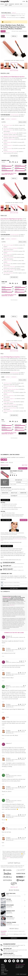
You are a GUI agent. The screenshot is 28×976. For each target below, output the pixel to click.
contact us (12, 605)
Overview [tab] (8, 119)
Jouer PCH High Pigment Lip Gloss (10, 357)
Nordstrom (7, 173)
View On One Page (14, 70)
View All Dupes (22, 122)
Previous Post (4, 465)
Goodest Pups (19, 967)
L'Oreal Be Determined (9, 139)
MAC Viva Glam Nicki (9, 257)
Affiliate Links (15, 31)
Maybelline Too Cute (8, 251)
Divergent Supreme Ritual (10, 408)
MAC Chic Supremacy (9, 395)
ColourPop (3, 17)
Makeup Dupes (6, 5)
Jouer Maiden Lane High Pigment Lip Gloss (13, 76)
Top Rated (18, 482)
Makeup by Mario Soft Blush (10, 248)
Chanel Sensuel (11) (8, 145)
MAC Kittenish (7, 263)
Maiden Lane (5, 160)
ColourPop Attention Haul (10, 404)
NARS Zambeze (7, 142)
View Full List (14, 887)
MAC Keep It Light (8, 125)
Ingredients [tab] (13, 119)
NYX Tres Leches (7, 383)
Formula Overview (15, 114)
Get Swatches (14, 588)
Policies (3, 967)
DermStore (4, 174)
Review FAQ (24, 520)
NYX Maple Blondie (8, 273)
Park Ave (4, 281)
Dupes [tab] (2, 119)
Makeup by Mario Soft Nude (10, 136)
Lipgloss (11, 462)
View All (14, 12)
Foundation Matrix (11, 5)
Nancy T (8, 685)
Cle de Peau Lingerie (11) (9, 398)
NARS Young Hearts (8, 411)
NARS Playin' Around (9, 401)
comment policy (7, 597)
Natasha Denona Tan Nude (10, 133)
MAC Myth (6, 128)
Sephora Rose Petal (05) (9, 266)
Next (26, 36)
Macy (7, 661)
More (21, 4)
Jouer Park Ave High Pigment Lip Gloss (11, 219)
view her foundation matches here (14, 539)
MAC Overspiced (8, 148)
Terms (2, 972)
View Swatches (14, 155)
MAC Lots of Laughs (8, 245)
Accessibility (4, 974)
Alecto (7, 774)
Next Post (24, 465)
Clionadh (3, 15)
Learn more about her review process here (11, 542)
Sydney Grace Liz (8, 260)
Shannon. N (9, 636)
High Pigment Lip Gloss (16, 471)
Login (23, 1)
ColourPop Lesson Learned (10, 151)
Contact (3, 966)
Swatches (17, 4)
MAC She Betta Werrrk (9, 269)
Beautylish (13, 173)
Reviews (3, 31)
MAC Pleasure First (8, 392)
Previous (24, 36)
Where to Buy (22, 174)
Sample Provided (23, 31)
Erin (7, 827)
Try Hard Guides (20, 966)
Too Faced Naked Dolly (9, 386)
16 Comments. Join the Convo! (10, 454)
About (2, 964)
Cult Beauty (10, 174)
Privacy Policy (4, 970)
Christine (3, 32)
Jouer (6, 462)
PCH (3, 420)
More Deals (14, 938)
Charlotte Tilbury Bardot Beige (11, 389)
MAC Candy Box (7, 254)
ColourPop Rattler (8, 130)
